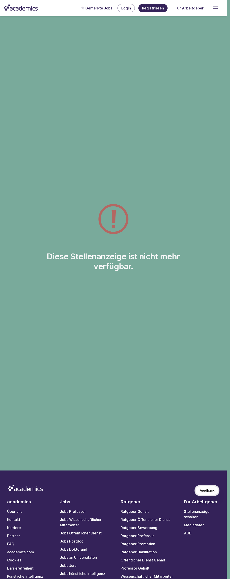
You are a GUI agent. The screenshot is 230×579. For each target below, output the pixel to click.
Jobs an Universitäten (78, 557)
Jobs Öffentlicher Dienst (81, 533)
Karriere (14, 527)
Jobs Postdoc (71, 541)
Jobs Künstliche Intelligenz (82, 573)
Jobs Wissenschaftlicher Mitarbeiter (81, 522)
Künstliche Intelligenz (25, 576)
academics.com (20, 552)
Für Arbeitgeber (189, 8)
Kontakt (13, 519)
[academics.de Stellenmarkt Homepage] (21, 8)
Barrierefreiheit (20, 568)
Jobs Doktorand (73, 549)
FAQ (10, 544)
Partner (13, 536)
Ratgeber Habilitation (139, 552)
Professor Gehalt (135, 568)
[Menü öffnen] (215, 8)
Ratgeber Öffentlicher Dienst (145, 519)
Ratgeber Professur (137, 536)
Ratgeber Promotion (138, 544)
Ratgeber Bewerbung (139, 527)
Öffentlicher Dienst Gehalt (143, 560)
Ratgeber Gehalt (135, 511)
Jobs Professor (73, 511)
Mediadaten (194, 525)
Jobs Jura (68, 565)
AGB (188, 533)
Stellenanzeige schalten (197, 514)
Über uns (14, 511)
